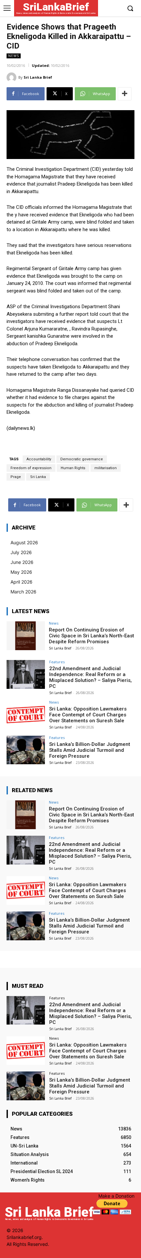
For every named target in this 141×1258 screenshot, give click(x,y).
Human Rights (73, 468)
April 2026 (21, 582)
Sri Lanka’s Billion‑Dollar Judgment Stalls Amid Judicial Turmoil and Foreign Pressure (89, 750)
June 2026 (21, 562)
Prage (15, 477)
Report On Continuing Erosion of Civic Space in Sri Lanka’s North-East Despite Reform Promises (91, 636)
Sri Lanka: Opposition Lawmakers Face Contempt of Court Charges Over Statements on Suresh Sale (88, 715)
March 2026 (23, 591)
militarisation (105, 468)
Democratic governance (81, 459)
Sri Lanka (38, 477)
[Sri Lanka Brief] (12, 77)
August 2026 (24, 542)
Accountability (39, 459)
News (13, 55)
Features (57, 662)
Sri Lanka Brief (38, 77)
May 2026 (21, 572)
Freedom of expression (30, 468)
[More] (124, 93)
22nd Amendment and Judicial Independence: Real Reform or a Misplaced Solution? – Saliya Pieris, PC (90, 677)
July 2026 (21, 552)
